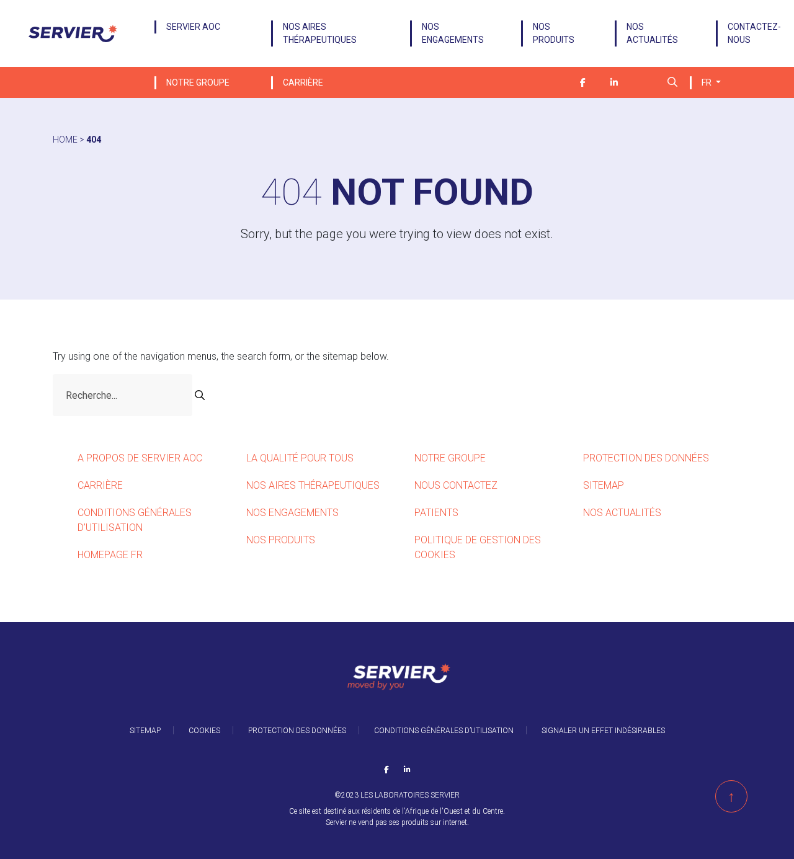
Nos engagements (453, 33)
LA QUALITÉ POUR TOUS (300, 458)
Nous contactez (455, 485)
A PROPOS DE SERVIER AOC (141, 458)
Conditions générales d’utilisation (444, 730)
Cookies (204, 730)
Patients (436, 513)
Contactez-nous (754, 33)
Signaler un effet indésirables (603, 730)
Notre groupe (198, 82)
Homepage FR (110, 555)
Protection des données (646, 458)
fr (707, 82)
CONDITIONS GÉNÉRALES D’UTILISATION (135, 520)
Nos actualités (652, 33)
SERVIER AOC (194, 27)
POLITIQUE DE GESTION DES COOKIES (477, 547)
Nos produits (553, 33)
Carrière (303, 82)
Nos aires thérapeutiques (320, 33)
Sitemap (603, 485)
